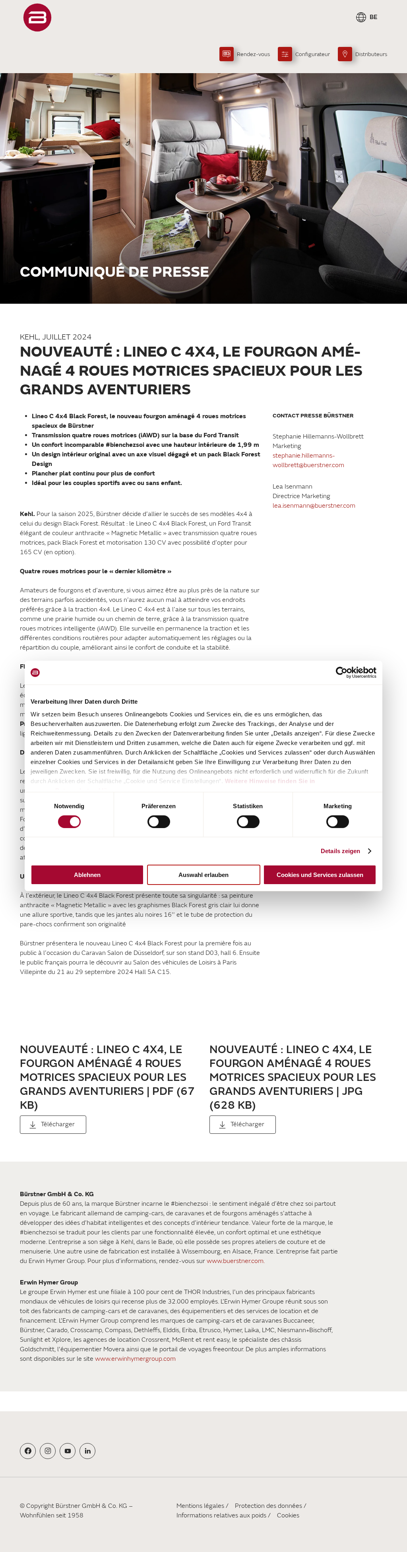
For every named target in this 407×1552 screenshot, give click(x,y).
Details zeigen (340, 851)
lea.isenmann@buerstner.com (314, 506)
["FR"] (37, 17)
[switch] (158, 821)
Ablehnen (87, 874)
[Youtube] (67, 1450)
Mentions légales (200, 1506)
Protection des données (268, 1506)
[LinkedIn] (87, 1450)
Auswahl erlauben (203, 874)
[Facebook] (28, 1450)
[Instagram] (48, 1450)
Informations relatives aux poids (221, 1515)
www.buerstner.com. (236, 1261)
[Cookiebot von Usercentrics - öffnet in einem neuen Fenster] (341, 673)
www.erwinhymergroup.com (135, 1359)
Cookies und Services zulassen (320, 874)
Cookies (288, 1515)
